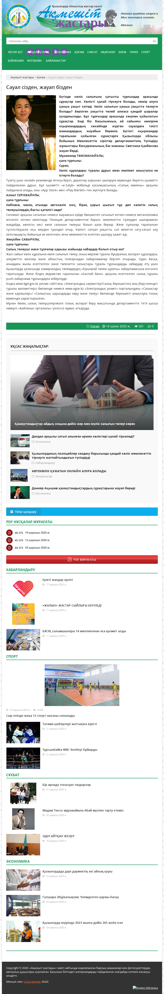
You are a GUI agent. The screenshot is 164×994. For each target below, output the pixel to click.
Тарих (134, 52)
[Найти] (154, 41)
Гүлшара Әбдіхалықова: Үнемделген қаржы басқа (80, 897)
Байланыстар (56, 60)
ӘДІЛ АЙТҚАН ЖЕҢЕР (58, 836)
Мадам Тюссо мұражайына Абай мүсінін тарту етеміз (82, 810)
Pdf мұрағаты (84, 560)
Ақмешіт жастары (82, 18)
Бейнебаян (16, 60)
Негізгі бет (15, 52)
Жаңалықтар (36, 52)
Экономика (62, 52)
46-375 (19, 533)
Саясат (92, 52)
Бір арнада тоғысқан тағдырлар (66, 785)
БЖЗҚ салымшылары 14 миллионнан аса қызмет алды (84, 631)
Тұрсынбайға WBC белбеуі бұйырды (69, 750)
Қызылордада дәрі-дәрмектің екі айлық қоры (77, 871)
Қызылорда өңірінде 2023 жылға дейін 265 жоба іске (82, 923)
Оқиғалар (108, 52)
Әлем (122, 52)
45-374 (19, 540)
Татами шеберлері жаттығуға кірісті (69, 724)
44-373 (19, 548)
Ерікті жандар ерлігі (57, 580)
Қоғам (79, 52)
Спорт (145, 52)
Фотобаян (34, 60)
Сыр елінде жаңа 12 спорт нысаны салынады (40, 716)
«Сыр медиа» (32, 982)
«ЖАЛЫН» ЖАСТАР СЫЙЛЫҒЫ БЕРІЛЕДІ (71, 605)
